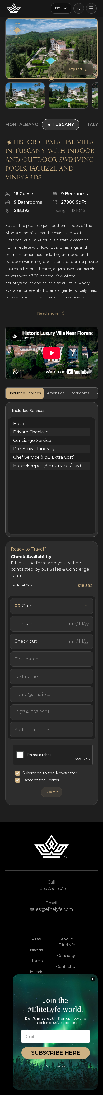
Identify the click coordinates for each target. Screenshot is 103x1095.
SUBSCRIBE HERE (55, 1053)
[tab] (25, 393)
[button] (61, 8)
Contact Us (66, 966)
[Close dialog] (93, 979)
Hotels (36, 961)
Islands (36, 950)
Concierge (67, 955)
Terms (53, 780)
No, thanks (55, 1066)
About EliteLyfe (67, 942)
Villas (36, 939)
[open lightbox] (52, 48)
